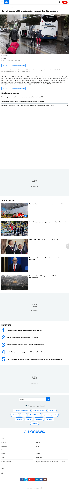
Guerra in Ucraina (39, 410)
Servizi (3, 468)
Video (3, 457)
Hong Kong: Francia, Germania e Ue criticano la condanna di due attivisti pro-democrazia (27, 105)
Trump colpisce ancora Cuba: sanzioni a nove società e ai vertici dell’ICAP (22, 97)
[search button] (48, 399)
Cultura (38, 453)
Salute (29, 419)
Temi (2, 438)
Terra (37, 446)
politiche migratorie (50, 415)
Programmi (39, 457)
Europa (3, 442)
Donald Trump (34, 415)
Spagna (19, 419)
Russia (15, 415)
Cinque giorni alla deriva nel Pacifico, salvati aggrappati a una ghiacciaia (22, 101)
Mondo (12, 7)
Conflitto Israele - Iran (21, 410)
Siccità (34, 423)
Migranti (49, 419)
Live (65, 2)
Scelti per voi (8, 200)
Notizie (6, 7)
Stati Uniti (39, 419)
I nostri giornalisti (6, 461)
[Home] (2, 7)
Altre (2, 473)
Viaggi (3, 453)
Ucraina (52, 410)
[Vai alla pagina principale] (6, 2)
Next (2, 450)
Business (4, 446)
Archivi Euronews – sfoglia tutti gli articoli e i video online (50, 462)
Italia (23, 415)
